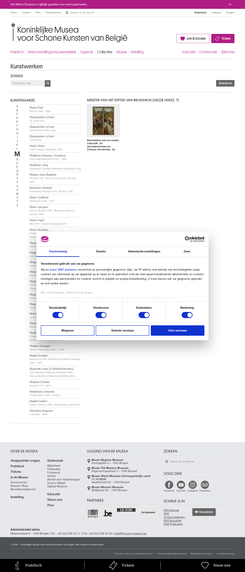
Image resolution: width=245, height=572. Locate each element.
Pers (38, 12)
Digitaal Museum (57, 486)
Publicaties (53, 469)
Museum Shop (19, 485)
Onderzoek (208, 52)
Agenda (86, 52)
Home (14, 12)
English (230, 12)
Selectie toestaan (122, 330)
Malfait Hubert (55, 402)
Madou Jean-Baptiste (53, 178)
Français (216, 12)
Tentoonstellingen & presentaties (52, 52)
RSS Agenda (171, 510)
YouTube (180, 490)
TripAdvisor (205, 490)
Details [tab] (101, 251)
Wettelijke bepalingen (201, 553)
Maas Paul (40, 109)
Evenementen (53, 12)
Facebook (169, 490)
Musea (121, 52)
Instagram (193, 490)
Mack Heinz (46, 147)
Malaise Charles (40, 383)
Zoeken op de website (67, 12)
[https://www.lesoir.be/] (126, 509)
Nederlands (200, 12)
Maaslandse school (42, 118)
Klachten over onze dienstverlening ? (134, 553)
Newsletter (206, 512)
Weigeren (67, 330)
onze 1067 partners (63, 269)
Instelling (137, 52)
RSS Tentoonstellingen (174, 515)
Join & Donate (196, 38)
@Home (227, 52)
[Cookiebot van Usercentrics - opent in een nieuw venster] (187, 239)
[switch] (101, 315)
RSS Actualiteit (172, 520)
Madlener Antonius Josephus (48, 157)
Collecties (104, 52)
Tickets (226, 38)
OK (48, 83)
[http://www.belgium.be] (108, 513)
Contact (26, 12)
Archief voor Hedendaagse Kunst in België (63, 481)
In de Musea (19, 477)
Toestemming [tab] (58, 251)
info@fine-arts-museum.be (130, 533)
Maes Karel (48, 221)
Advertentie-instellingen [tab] (144, 251)
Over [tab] (187, 251)
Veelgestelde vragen (25, 460)
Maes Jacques (52, 210)
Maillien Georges (47, 347)
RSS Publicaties (173, 524)
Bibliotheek (53, 465)
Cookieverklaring (225, 553)
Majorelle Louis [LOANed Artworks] (52, 372)
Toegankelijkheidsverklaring (172, 553)
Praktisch (17, 52)
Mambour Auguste (41, 412)
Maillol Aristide (55, 359)
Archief (51, 476)
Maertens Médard (51, 189)
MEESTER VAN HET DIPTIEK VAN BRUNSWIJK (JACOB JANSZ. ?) (133, 100)
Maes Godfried (42, 199)
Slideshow (225, 83)
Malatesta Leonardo (45, 393)
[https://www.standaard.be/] (148, 512)
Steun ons (54, 499)
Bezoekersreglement (23, 489)
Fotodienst (53, 472)
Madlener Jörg (55, 166)
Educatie (188, 52)
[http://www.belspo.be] (93, 513)
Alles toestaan (177, 330)
